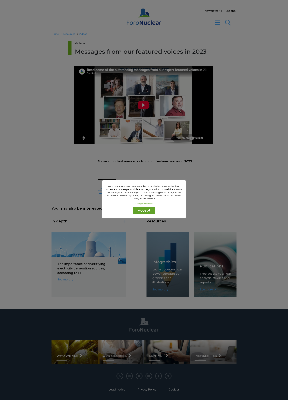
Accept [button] (144, 210)
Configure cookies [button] (144, 203)
